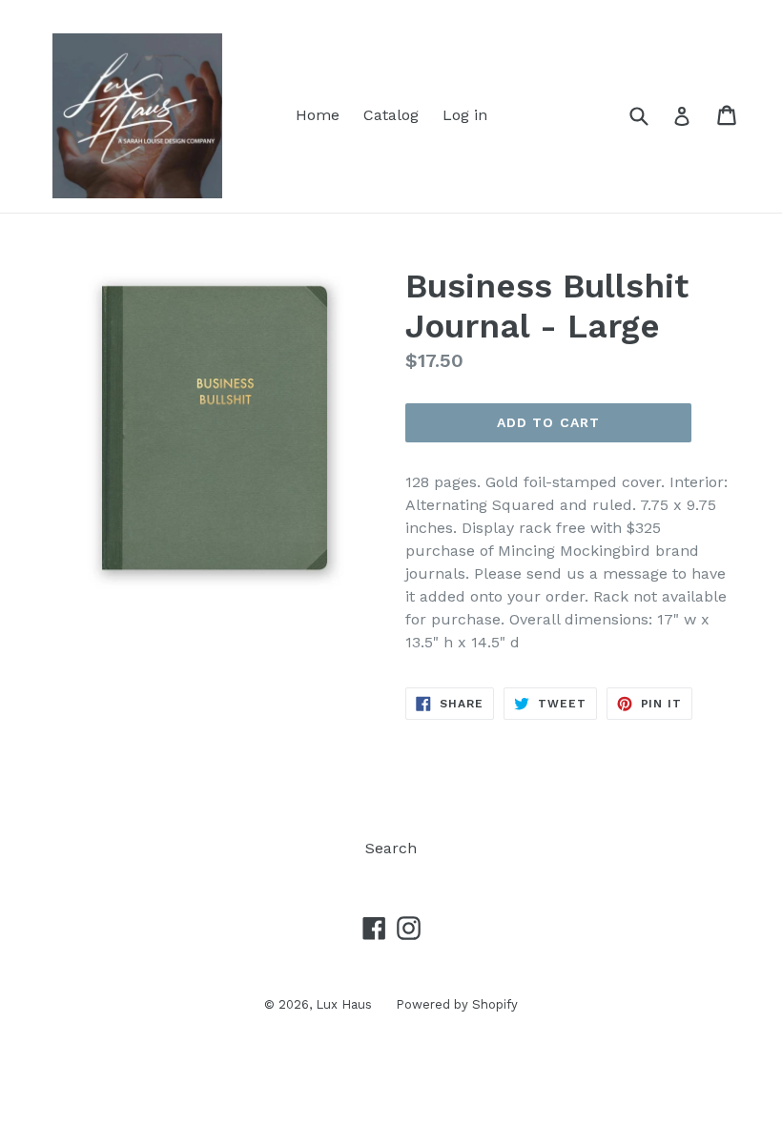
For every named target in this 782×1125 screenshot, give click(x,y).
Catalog (391, 115)
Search (391, 848)
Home (318, 115)
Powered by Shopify (457, 1004)
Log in (464, 115)
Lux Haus (344, 1004)
